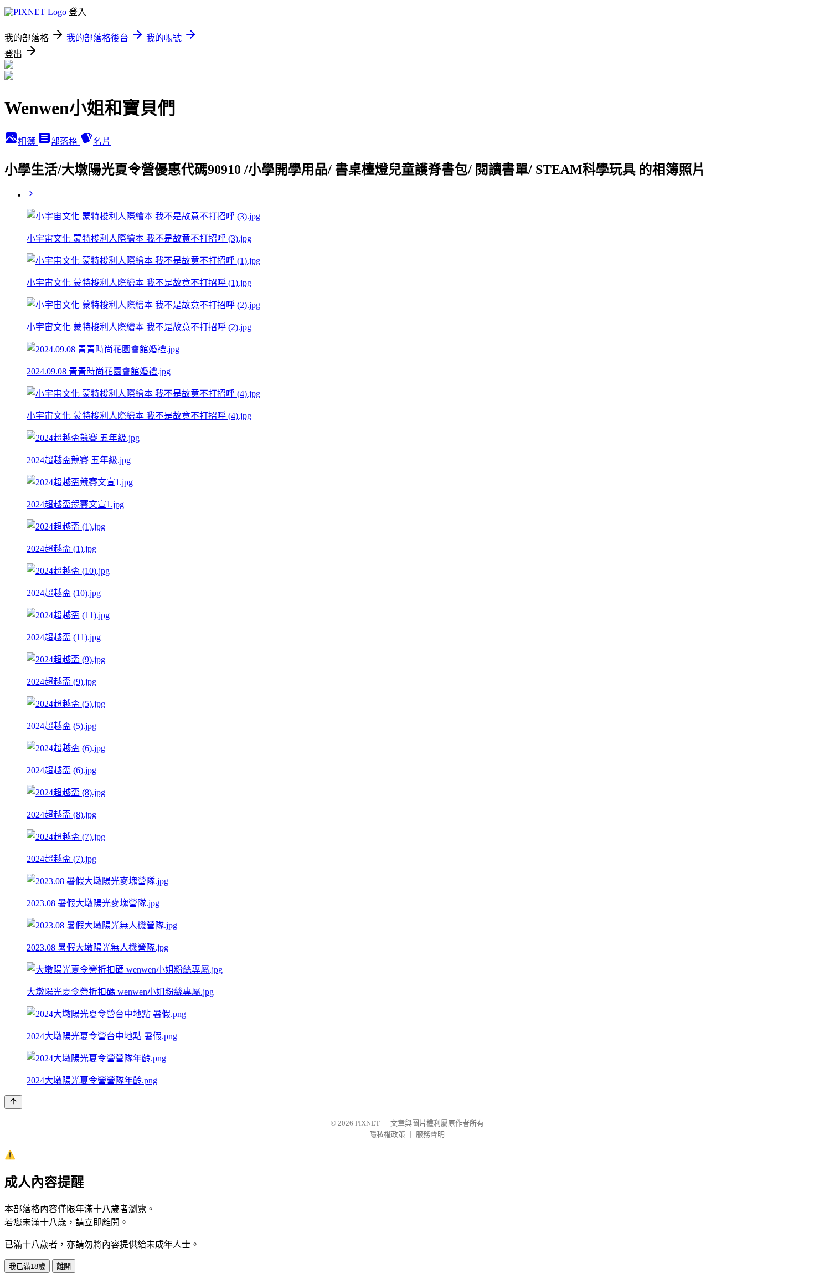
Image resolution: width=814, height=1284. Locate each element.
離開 (63, 1266)
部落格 (65, 141)
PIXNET (367, 1123)
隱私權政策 (387, 1134)
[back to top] (13, 1102)
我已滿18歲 (27, 1266)
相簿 (28, 141)
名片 (102, 141)
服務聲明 (430, 1134)
